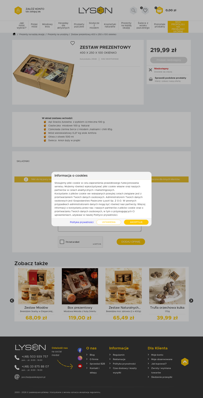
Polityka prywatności (82, 222)
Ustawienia (109, 222)
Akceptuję (136, 222)
